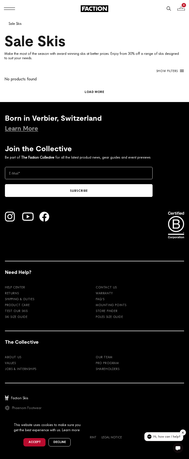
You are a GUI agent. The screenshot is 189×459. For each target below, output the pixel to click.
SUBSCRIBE (79, 190)
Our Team (104, 357)
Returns (12, 293)
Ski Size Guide (16, 316)
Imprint (90, 437)
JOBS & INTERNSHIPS (20, 368)
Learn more (71, 430)
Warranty (104, 293)
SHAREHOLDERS (107, 368)
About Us (13, 357)
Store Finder (106, 310)
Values (10, 363)
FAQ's (100, 299)
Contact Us (106, 287)
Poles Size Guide (109, 316)
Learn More (21, 128)
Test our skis (16, 310)
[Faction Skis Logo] (94, 8)
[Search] (169, 8)
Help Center (15, 287)
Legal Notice (111, 437)
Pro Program (107, 363)
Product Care (17, 305)
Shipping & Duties (19, 299)
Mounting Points (111, 305)
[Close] (86, 416)
